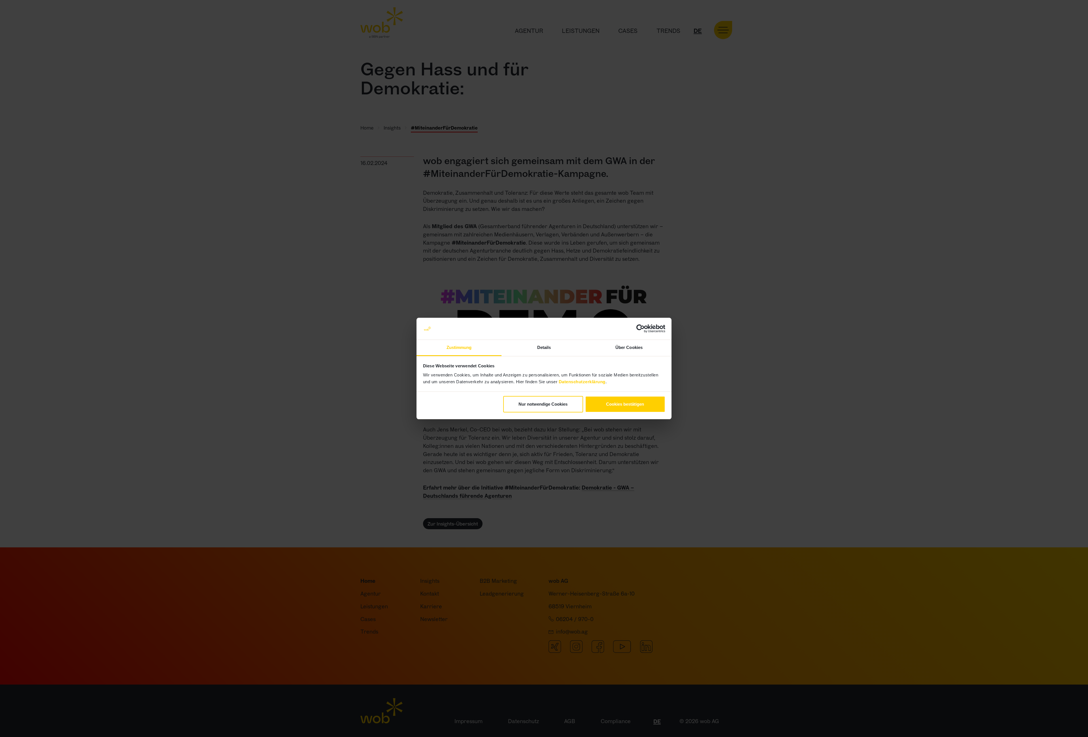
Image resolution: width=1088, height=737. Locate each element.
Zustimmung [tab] (459, 347)
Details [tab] (544, 347)
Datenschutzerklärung (582, 381)
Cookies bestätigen (625, 404)
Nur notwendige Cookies (543, 404)
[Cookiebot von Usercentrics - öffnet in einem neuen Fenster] (640, 329)
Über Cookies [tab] (629, 347)
